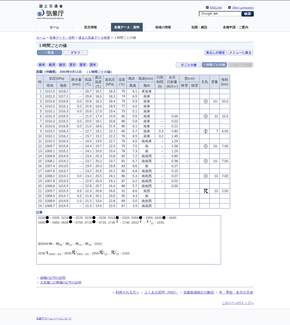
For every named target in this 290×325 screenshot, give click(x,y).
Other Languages (243, 7)
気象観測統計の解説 (199, 292)
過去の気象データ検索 (94, 37)
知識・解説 (199, 27)
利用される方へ (127, 292)
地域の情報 (163, 27)
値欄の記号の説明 (52, 278)
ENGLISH (216, 7)
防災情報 (90, 27)
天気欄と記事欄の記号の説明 (60, 282)
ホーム (54, 27)
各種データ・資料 (127, 27)
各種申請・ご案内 (235, 27)
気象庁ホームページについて (54, 318)
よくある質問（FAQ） (161, 292)
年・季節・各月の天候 (236, 292)
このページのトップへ (238, 303)
